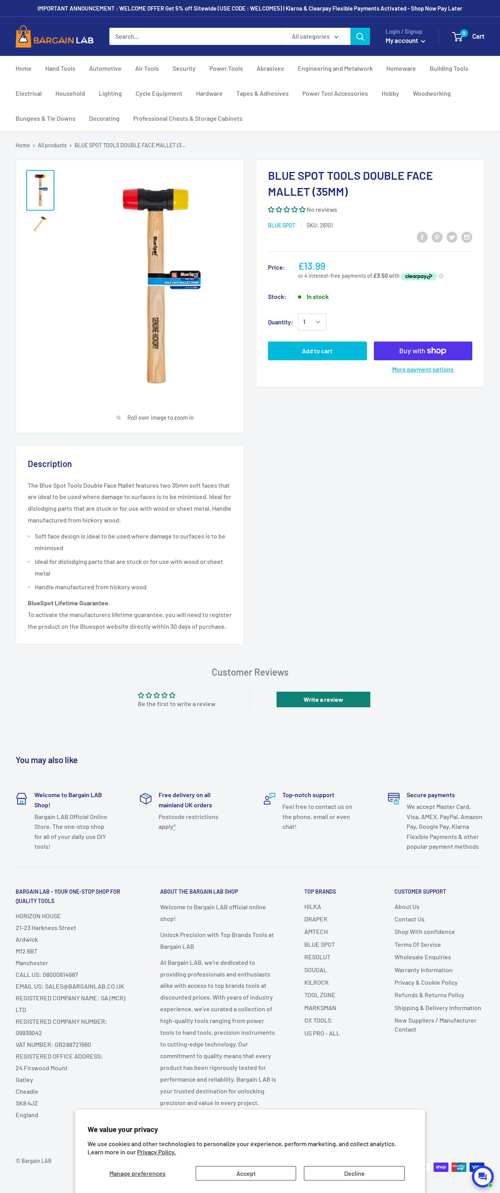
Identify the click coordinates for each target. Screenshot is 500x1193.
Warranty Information (424, 969)
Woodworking (432, 93)
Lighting (110, 93)
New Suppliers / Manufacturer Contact (436, 1024)
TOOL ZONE (320, 994)
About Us (407, 906)
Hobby (390, 93)
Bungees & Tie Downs (45, 118)
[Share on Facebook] (422, 237)
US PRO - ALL (322, 1033)
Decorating (104, 118)
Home (24, 68)
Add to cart (317, 350)
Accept (246, 1173)
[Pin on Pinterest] (437, 237)
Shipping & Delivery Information (438, 1007)
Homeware (401, 68)
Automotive (105, 68)
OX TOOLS (317, 1020)
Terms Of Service (418, 944)
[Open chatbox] (483, 1177)
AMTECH (316, 931)
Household (70, 93)
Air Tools (147, 68)
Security (184, 68)
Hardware (209, 93)
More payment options (423, 369)
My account (402, 40)
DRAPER (315, 919)
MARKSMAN (320, 1007)
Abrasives (270, 68)
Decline (354, 1173)
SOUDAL (315, 969)
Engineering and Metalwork (335, 68)
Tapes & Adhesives (262, 93)
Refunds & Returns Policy (429, 994)
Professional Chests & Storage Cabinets (188, 118)
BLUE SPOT (281, 225)
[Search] (360, 36)
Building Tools (449, 68)
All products (52, 145)
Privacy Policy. (156, 1151)
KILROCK (316, 982)
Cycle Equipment (159, 93)
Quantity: (280, 322)
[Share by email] (466, 237)
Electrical (29, 93)
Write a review (323, 699)
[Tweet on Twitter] (451, 237)
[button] (286, 209)
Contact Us (410, 919)
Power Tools (226, 68)
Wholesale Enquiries (423, 956)
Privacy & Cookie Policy (426, 982)
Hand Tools (60, 68)
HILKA (312, 906)
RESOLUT (317, 956)
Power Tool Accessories (335, 93)
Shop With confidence (425, 931)
